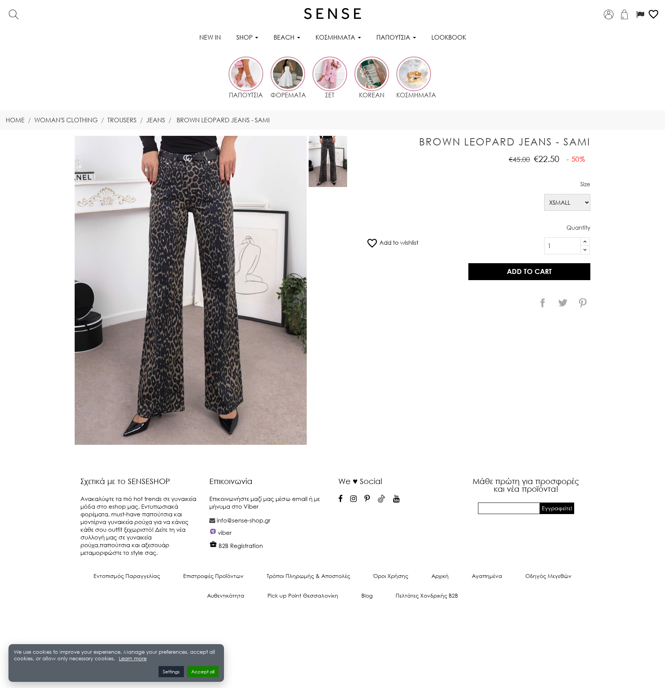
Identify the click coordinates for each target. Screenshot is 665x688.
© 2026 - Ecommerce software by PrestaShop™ (332, 621)
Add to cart (529, 271)
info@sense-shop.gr (244, 520)
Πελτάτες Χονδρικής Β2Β (427, 595)
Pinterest (582, 303)
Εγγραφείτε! (557, 508)
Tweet (562, 303)
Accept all (202, 671)
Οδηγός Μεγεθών (548, 575)
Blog (367, 595)
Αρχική (440, 575)
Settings (171, 671)
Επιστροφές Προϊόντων (213, 575)
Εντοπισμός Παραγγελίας (127, 575)
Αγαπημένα (487, 575)
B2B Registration (240, 545)
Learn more (133, 658)
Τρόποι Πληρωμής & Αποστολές (308, 575)
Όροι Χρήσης (390, 575)
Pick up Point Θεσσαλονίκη (302, 595)
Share (542, 303)
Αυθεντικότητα (225, 595)
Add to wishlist (392, 242)
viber (225, 532)
